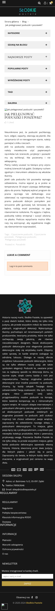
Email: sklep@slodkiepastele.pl (20, 489)
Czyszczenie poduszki (22, 234)
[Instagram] (36, 597)
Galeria (12, 103)
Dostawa (6, 522)
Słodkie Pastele (34, 602)
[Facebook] (32, 597)
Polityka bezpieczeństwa (14, 512)
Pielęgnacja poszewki (15, 239)
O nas (5, 553)
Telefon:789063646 (14, 485)
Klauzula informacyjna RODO (16, 517)
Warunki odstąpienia (12, 544)
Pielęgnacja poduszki (25, 237)
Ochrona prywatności (13, 549)
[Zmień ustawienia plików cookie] (5, 606)
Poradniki (20, 244)
